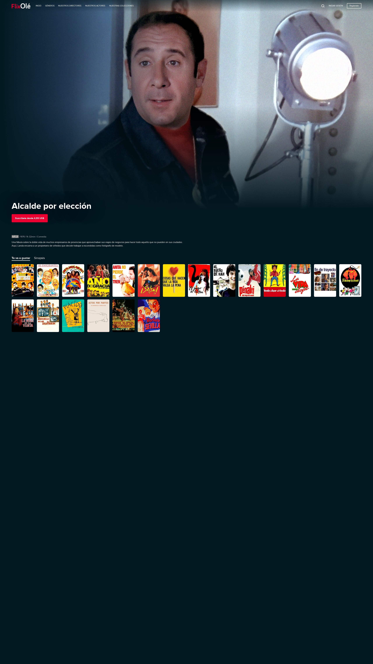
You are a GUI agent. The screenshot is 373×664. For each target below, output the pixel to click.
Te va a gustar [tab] (21, 258)
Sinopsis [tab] (39, 258)
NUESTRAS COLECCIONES (121, 6)
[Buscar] (321, 6)
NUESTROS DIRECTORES (69, 6)
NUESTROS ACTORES (95, 6)
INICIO (38, 6)
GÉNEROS (49, 6)
